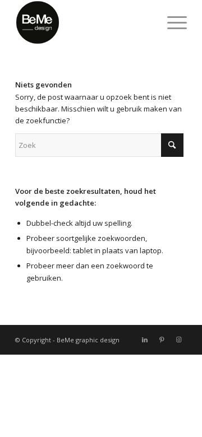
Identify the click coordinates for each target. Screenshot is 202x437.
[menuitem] (171, 22)
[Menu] (171, 22)
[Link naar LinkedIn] (144, 339)
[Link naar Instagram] (178, 339)
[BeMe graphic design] (84, 22)
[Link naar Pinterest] (161, 339)
